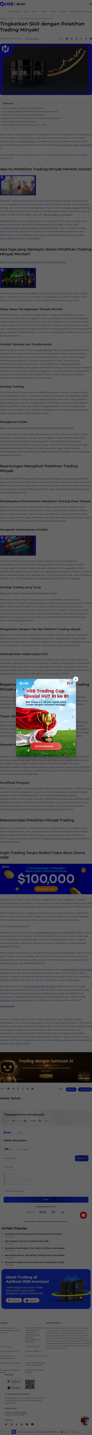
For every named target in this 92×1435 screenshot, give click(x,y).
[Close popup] (75, 679)
